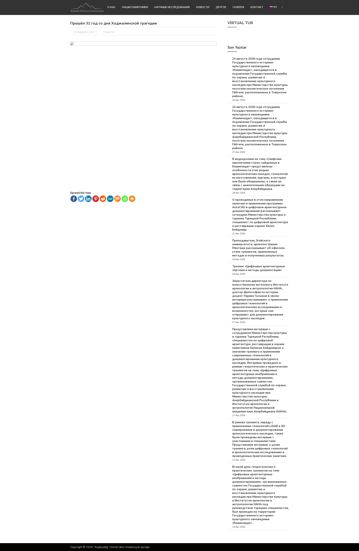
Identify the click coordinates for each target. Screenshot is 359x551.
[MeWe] (110, 198)
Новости (202, 7)
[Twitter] (81, 198)
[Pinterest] (95, 198)
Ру (275, 7)
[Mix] (117, 198)
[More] (132, 198)
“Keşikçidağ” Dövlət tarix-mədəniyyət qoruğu (122, 547)
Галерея (238, 7)
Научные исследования (172, 7)
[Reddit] (103, 198)
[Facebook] (73, 198)
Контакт (257, 7)
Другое (221, 7)
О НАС (111, 7)
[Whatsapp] (125, 198)
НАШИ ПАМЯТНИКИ (135, 7)
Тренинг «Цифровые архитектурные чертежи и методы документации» (258, 268)
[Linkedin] (88, 198)
